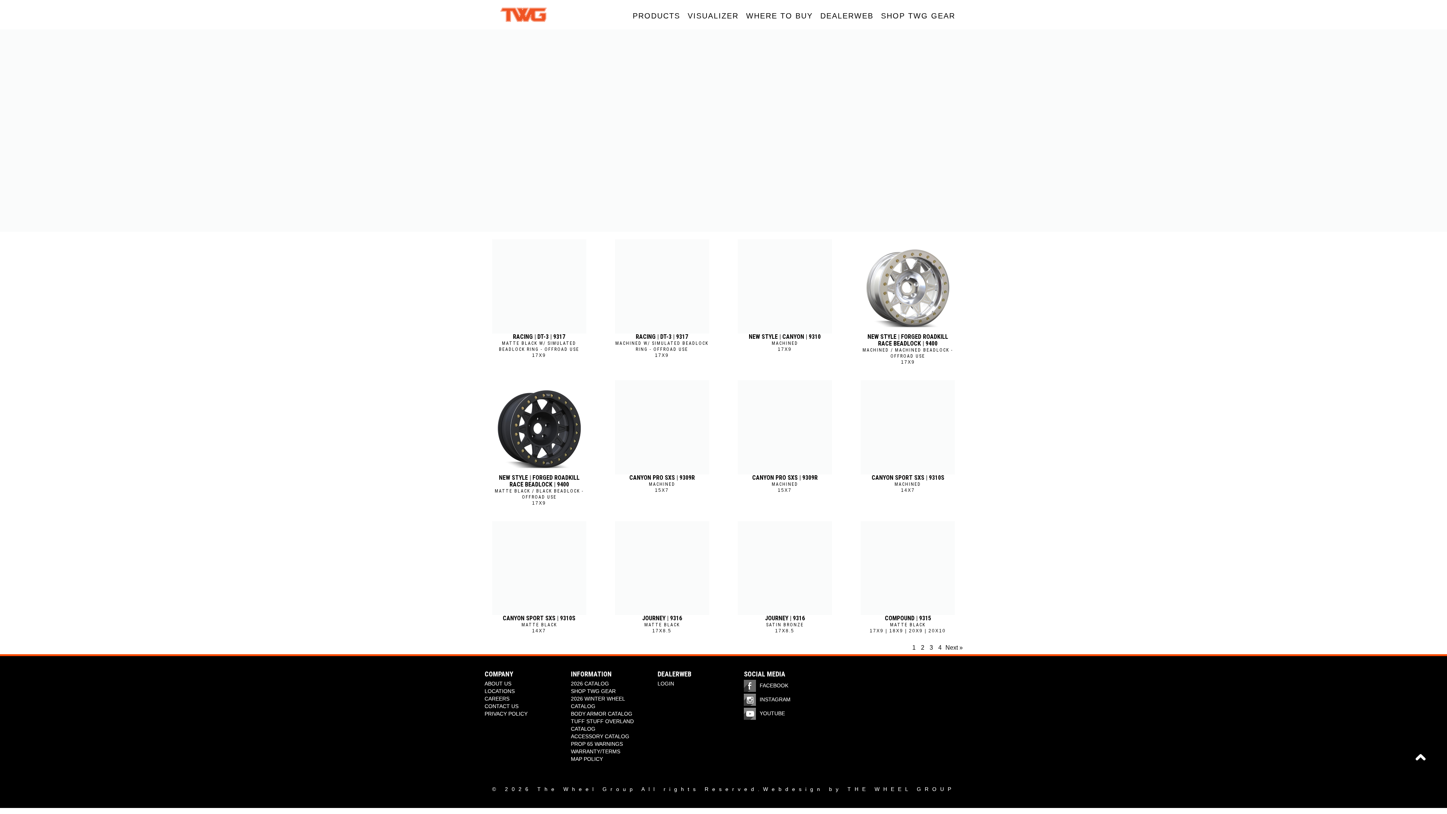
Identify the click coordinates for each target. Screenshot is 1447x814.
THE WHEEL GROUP (901, 789)
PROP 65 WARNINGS (597, 744)
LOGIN (666, 684)
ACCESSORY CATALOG (600, 736)
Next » (954, 647)
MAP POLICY (587, 759)
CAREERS (497, 699)
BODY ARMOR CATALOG (601, 714)
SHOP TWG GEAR (918, 16)
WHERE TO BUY (779, 16)
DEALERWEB (846, 16)
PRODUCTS (656, 16)
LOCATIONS (500, 691)
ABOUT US (498, 684)
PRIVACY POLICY (506, 714)
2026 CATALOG (590, 684)
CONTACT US (502, 706)
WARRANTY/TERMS (595, 751)
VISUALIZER (713, 16)
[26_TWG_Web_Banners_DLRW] (723, 130)
